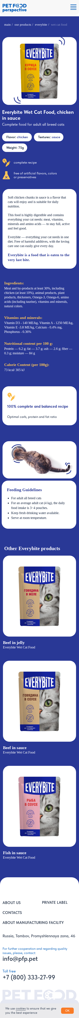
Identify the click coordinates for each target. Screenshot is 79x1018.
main (7, 24)
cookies (21, 1008)
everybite (41, 24)
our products (23, 24)
